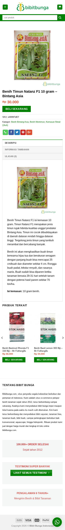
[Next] (62, 344)
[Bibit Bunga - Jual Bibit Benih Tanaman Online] (32, 7)
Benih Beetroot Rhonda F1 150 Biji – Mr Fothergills (15, 349)
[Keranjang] (59, 7)
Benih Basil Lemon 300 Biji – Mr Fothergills (48, 349)
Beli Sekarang (17, 109)
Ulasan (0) (11, 156)
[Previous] (2, 344)
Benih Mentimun (37, 122)
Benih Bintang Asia (20, 122)
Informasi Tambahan (17, 149)
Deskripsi (10, 143)
